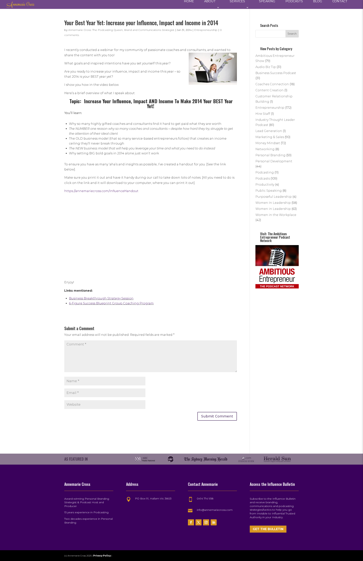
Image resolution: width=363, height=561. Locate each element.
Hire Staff (262, 114)
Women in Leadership (273, 209)
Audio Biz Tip (265, 67)
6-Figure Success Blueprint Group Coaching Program (111, 303)
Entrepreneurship (205, 30)
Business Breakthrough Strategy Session (101, 298)
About (210, 1)
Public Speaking (268, 190)
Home (189, 1)
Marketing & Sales (269, 137)
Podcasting (264, 172)
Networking (265, 149)
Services (237, 1)
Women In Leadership (273, 203)
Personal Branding (270, 155)
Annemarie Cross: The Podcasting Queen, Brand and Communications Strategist (121, 30)
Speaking (267, 1)
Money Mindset (267, 143)
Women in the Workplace (275, 215)
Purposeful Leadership (273, 196)
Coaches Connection (272, 84)
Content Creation (269, 90)
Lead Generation (268, 131)
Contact (339, 1)
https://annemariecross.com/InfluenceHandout (101, 191)
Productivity (264, 184)
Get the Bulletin (268, 529)
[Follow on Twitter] (198, 522)
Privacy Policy (102, 555)
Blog (317, 1)
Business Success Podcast (275, 73)
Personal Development (273, 161)
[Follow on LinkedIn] (214, 522)
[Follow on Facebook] (191, 522)
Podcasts (294, 1)
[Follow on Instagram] (206, 522)
